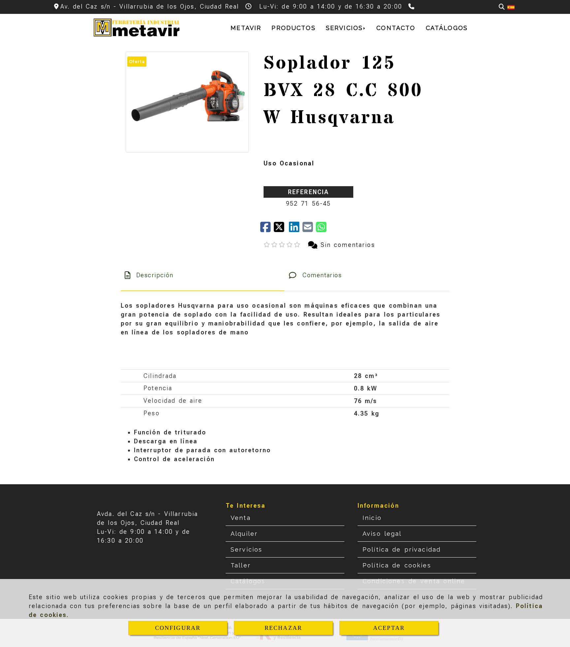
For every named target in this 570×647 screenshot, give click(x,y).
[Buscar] (501, 7)
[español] (511, 6)
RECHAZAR (283, 628)
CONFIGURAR (178, 628)
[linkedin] (295, 229)
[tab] (202, 275)
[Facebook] (267, 229)
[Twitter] (281, 229)
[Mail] (309, 229)
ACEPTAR (389, 628)
